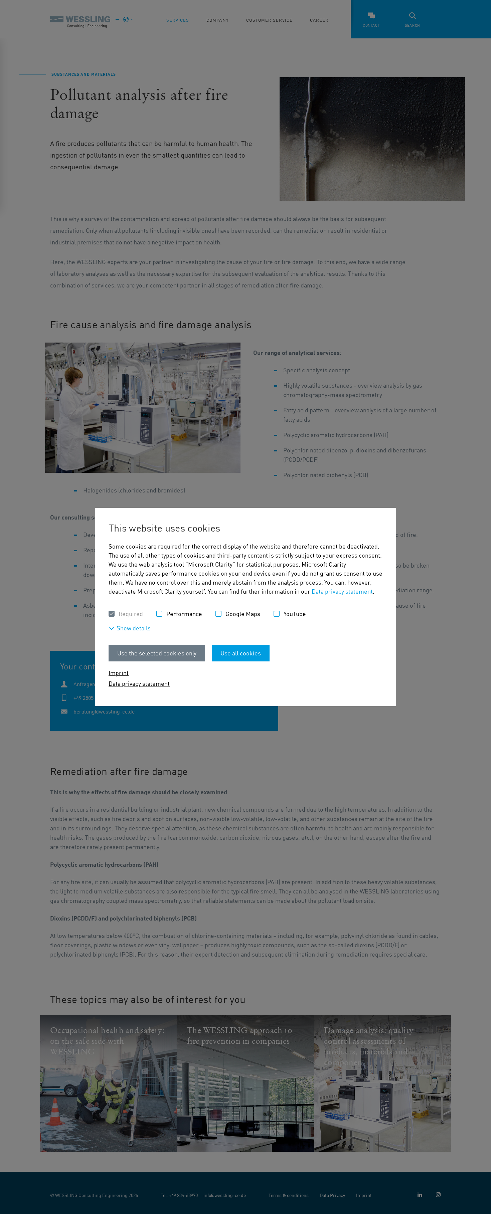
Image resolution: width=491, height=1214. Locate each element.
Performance (184, 613)
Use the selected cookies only (156, 653)
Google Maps (242, 613)
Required (131, 613)
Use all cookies (240, 653)
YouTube (295, 613)
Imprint (119, 672)
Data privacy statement (342, 591)
